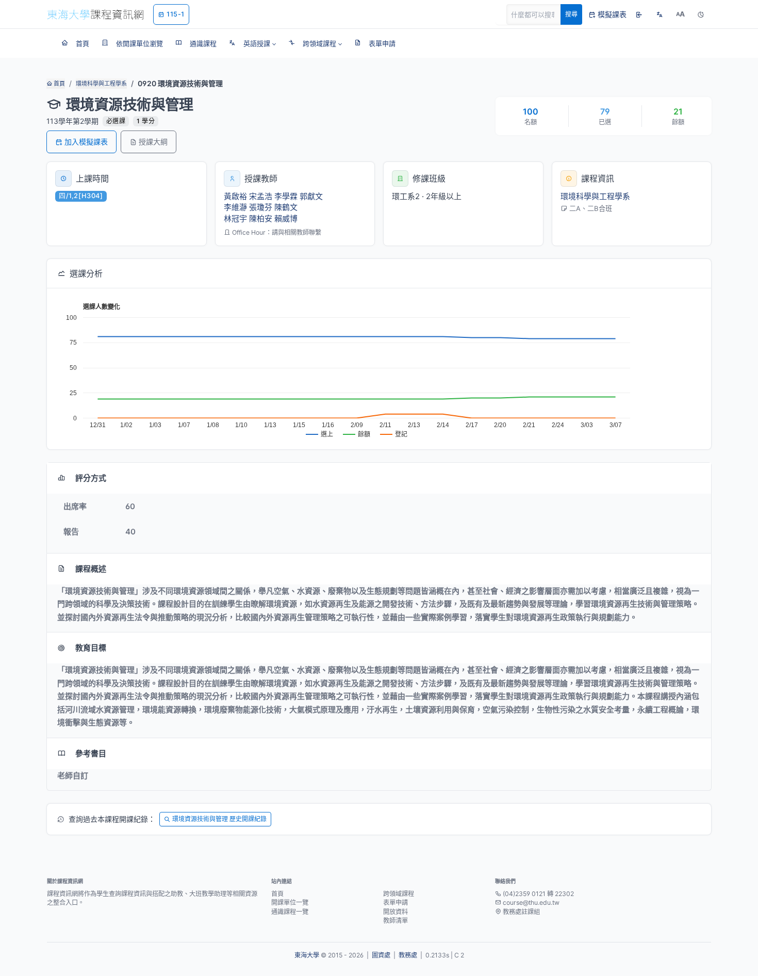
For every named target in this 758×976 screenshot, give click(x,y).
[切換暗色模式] (700, 14)
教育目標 (90, 648)
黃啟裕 (235, 196)
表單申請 (395, 902)
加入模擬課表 (86, 141)
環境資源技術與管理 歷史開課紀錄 (219, 819)
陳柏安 (260, 218)
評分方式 (90, 478)
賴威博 (286, 218)
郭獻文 (311, 196)
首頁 (58, 83)
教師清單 (395, 920)
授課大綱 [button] (153, 141)
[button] (252, 43)
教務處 (408, 955)
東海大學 (306, 955)
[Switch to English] (659, 14)
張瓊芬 (260, 207)
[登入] (639, 14)
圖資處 (381, 955)
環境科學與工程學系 (101, 83)
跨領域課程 (398, 894)
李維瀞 (235, 207)
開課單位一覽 (289, 902)
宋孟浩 (260, 196)
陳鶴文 (286, 207)
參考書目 (90, 753)
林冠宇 (235, 218)
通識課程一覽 (289, 912)
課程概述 (90, 569)
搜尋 (571, 14)
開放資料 (395, 912)
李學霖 (286, 196)
